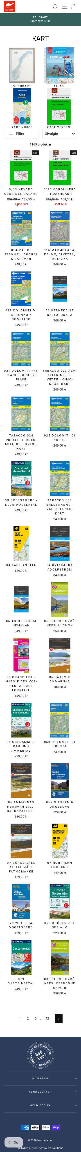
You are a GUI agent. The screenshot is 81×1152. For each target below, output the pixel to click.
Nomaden (40, 1078)
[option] (40, 19)
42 (47, 1018)
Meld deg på (41, 1105)
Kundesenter (40, 1092)
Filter (19, 134)
